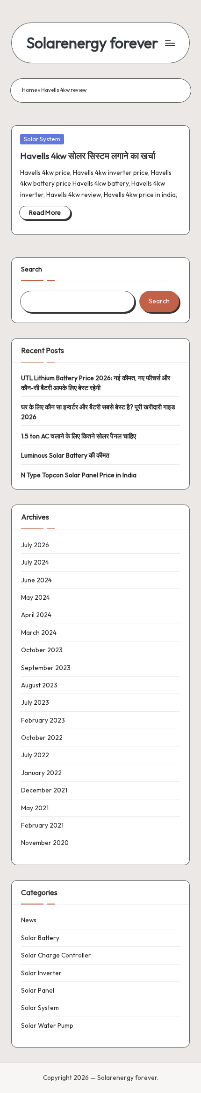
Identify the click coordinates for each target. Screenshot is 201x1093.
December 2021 (44, 790)
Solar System (42, 139)
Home (29, 90)
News (28, 920)
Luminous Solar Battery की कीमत (65, 455)
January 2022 (41, 773)
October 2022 (42, 737)
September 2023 (46, 667)
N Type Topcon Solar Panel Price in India (78, 475)
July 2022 (35, 755)
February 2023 (43, 720)
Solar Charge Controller (56, 955)
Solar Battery (40, 938)
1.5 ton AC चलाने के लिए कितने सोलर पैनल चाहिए (78, 436)
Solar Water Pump (47, 1025)
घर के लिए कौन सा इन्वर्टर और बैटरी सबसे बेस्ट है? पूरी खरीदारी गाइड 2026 (98, 412)
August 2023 (39, 685)
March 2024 (39, 632)
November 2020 (45, 842)
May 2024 (35, 597)
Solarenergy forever (92, 43)
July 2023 (35, 702)
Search (31, 269)
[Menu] (169, 42)
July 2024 (35, 562)
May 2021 (35, 808)
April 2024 (36, 615)
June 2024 (36, 580)
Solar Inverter (41, 973)
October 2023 (42, 650)
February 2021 (42, 825)
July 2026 (35, 545)
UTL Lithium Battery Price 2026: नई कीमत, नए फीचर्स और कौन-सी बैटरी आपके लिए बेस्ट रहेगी (95, 383)
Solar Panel (37, 990)
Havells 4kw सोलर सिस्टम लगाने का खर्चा (87, 155)
